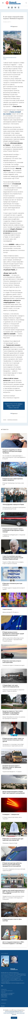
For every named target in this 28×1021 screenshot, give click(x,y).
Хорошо (14, 1017)
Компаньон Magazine (12, 419)
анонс (4, 419)
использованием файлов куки (13, 1011)
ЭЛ (17, 979)
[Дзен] (8, 7)
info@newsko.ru (4, 999)
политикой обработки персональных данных (14, 1013)
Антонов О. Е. (11, 993)
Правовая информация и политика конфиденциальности (12, 983)
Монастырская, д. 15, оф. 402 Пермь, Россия (6, 995)
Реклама (3, 1006)
